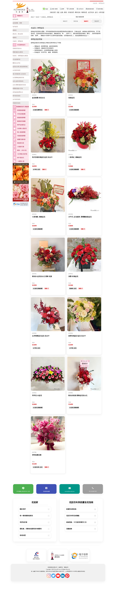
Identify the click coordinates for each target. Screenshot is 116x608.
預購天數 (75, 21)
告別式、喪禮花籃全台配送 (20, 55)
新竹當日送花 (16, 95)
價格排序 (65, 21)
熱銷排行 (86, 21)
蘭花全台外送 (16, 63)
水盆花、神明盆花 (18, 41)
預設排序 (97, 21)
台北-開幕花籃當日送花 (19, 85)
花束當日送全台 (17, 48)
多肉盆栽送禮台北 (18, 92)
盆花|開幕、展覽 (17, 23)
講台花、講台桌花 (18, 34)
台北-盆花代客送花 (18, 81)
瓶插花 (14, 37)
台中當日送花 (16, 99)
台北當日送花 (16, 70)
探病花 (14, 30)
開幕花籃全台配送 (18, 52)
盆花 (37, 17)
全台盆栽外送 (16, 59)
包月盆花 (15, 26)
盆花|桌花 (15, 19)
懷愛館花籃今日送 (18, 88)
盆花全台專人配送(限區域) (20, 66)
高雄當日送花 (16, 103)
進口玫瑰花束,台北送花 (19, 74)
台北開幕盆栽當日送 (18, 77)
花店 (32, 17)
